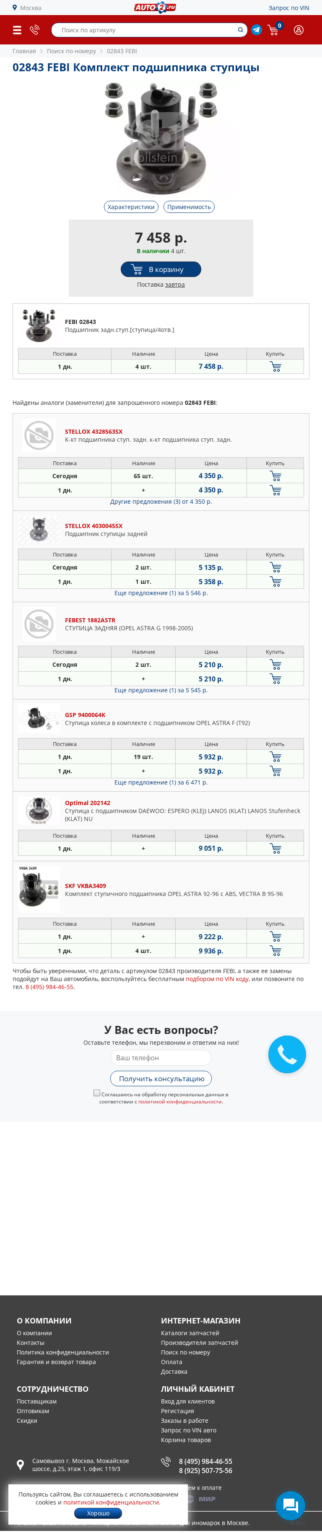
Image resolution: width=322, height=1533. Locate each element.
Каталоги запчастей (190, 1333)
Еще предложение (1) (161, 593)
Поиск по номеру (185, 1352)
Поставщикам (37, 1401)
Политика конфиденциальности (63, 1352)
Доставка (174, 1371)
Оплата (171, 1362)
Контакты (30, 1343)
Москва (31, 8)
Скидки (27, 1420)
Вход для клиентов (188, 1401)
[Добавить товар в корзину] (275, 366)
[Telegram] (256, 33)
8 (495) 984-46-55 (205, 1461)
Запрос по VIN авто (188, 1430)
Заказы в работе (184, 1420)
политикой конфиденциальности (180, 1101)
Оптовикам (33, 1411)
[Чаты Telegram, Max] (290, 1505)
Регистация (177, 1411)
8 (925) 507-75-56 (205, 1470)
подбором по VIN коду (217, 979)
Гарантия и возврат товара (56, 1362)
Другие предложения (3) (161, 501)
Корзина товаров (186, 1440)
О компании (34, 1333)
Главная (24, 51)
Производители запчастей (199, 1343)
